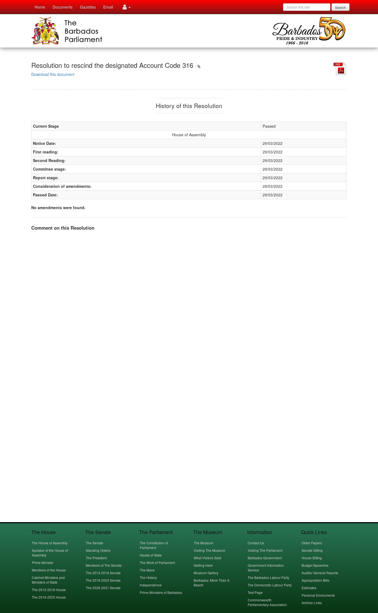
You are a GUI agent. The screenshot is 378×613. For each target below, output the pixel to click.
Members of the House (49, 570)
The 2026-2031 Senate (103, 587)
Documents (63, 7)
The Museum (203, 542)
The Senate (94, 542)
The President (96, 557)
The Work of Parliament (157, 562)
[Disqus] (189, 304)
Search (340, 7)
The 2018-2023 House (49, 597)
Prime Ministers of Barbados (161, 592)
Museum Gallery (206, 572)
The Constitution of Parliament (154, 545)
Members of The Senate (104, 565)
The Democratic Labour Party (270, 585)
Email (108, 7)
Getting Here (203, 565)
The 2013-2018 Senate (103, 572)
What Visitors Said (207, 557)
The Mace (147, 570)
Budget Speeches (315, 565)
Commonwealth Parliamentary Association (267, 602)
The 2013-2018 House (49, 589)
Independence (151, 585)
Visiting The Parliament (265, 550)
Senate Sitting (312, 550)
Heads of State (151, 555)
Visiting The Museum (209, 550)
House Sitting (312, 557)
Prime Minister (42, 562)
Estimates (309, 587)
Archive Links (312, 602)
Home (40, 7)
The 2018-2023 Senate (103, 580)
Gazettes (88, 7)
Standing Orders (98, 550)
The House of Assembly (50, 542)
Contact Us (256, 542)
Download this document (52, 74)
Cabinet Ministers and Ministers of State (48, 579)
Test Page (255, 592)
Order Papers (312, 542)
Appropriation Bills (315, 580)
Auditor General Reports (320, 572)
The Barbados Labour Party (268, 577)
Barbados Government (265, 557)
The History (148, 577)
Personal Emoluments (318, 595)
